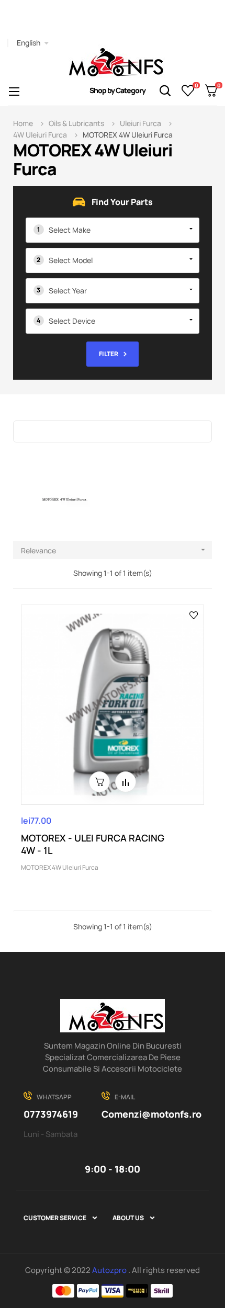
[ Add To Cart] (99, 781)
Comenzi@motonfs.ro (151, 1114)
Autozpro (110, 1270)
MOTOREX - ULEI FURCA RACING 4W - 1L (92, 844)
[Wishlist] (188, 90)
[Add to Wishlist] (193, 614)
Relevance (114, 550)
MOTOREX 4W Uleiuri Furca (59, 867)
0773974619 (51, 1114)
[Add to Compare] (125, 781)
